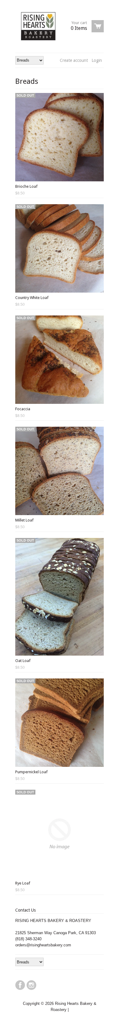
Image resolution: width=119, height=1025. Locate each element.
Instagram (31, 985)
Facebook (20, 985)
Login (97, 60)
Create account (74, 60)
